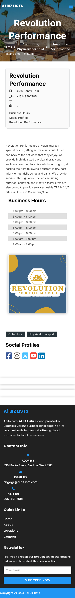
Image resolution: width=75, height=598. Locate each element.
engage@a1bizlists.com (21, 482)
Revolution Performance (25, 122)
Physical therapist (30, 49)
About (8, 525)
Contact (10, 537)
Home (8, 47)
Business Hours (19, 113)
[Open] (71, 6)
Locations (11, 531)
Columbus (30, 44)
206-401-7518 (13, 499)
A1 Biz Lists (12, 5)
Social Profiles (18, 117)
